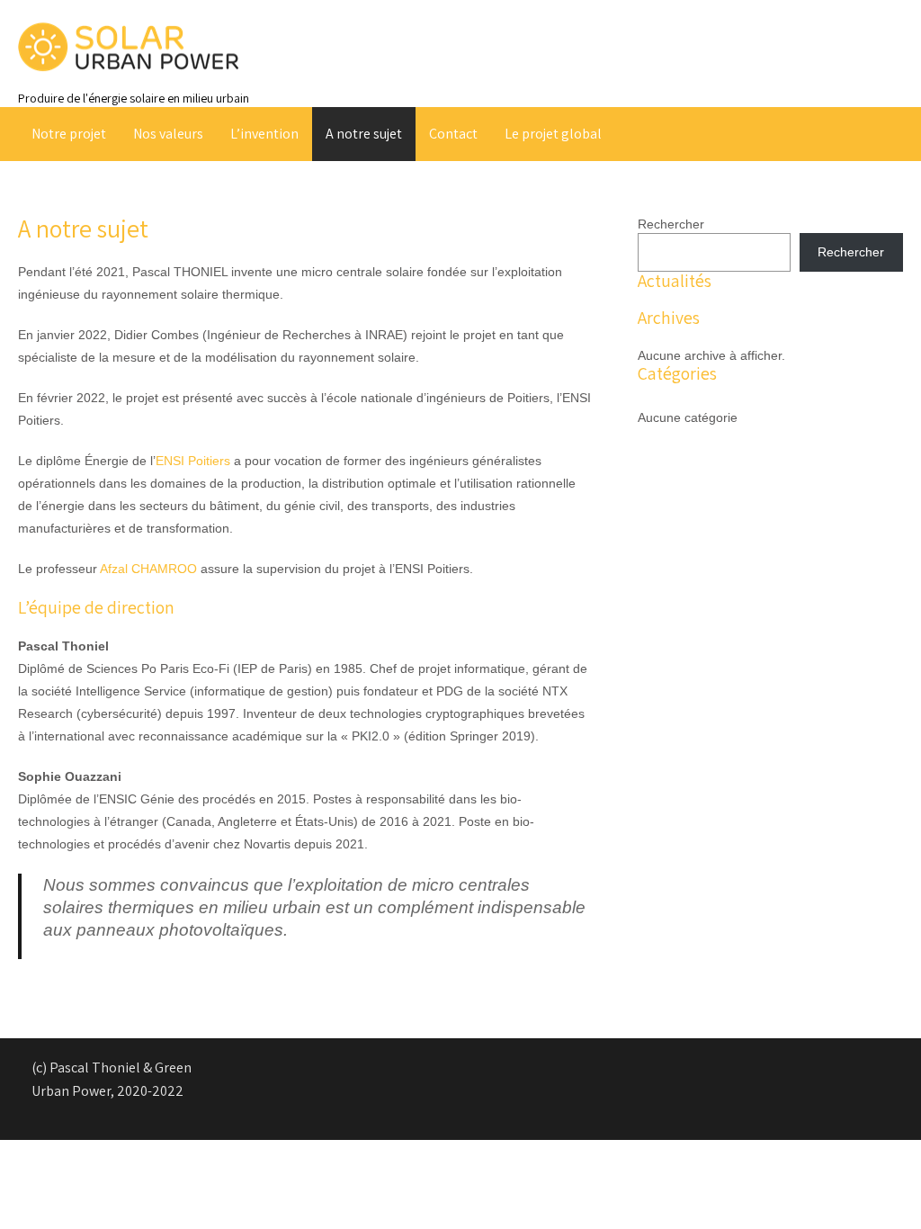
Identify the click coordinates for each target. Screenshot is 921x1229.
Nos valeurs (168, 133)
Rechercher (671, 224)
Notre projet (68, 133)
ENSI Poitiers (193, 460)
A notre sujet (364, 133)
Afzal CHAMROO (148, 568)
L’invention (264, 133)
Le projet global (553, 133)
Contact (453, 133)
